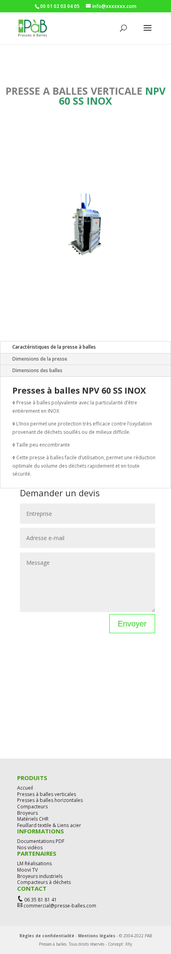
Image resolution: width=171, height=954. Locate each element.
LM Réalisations (34, 863)
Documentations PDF (40, 841)
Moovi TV (27, 869)
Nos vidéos (30, 847)
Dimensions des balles (37, 370)
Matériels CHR (33, 818)
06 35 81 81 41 (40, 899)
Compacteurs (32, 806)
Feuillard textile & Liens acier (49, 825)
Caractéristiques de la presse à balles (54, 346)
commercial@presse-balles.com (59, 905)
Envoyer (132, 623)
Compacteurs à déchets (44, 882)
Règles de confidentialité (46, 935)
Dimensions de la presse (39, 358)
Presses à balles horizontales (50, 800)
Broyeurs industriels (39, 876)
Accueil (25, 787)
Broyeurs (27, 813)
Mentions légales (96, 935)
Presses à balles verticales (46, 794)
